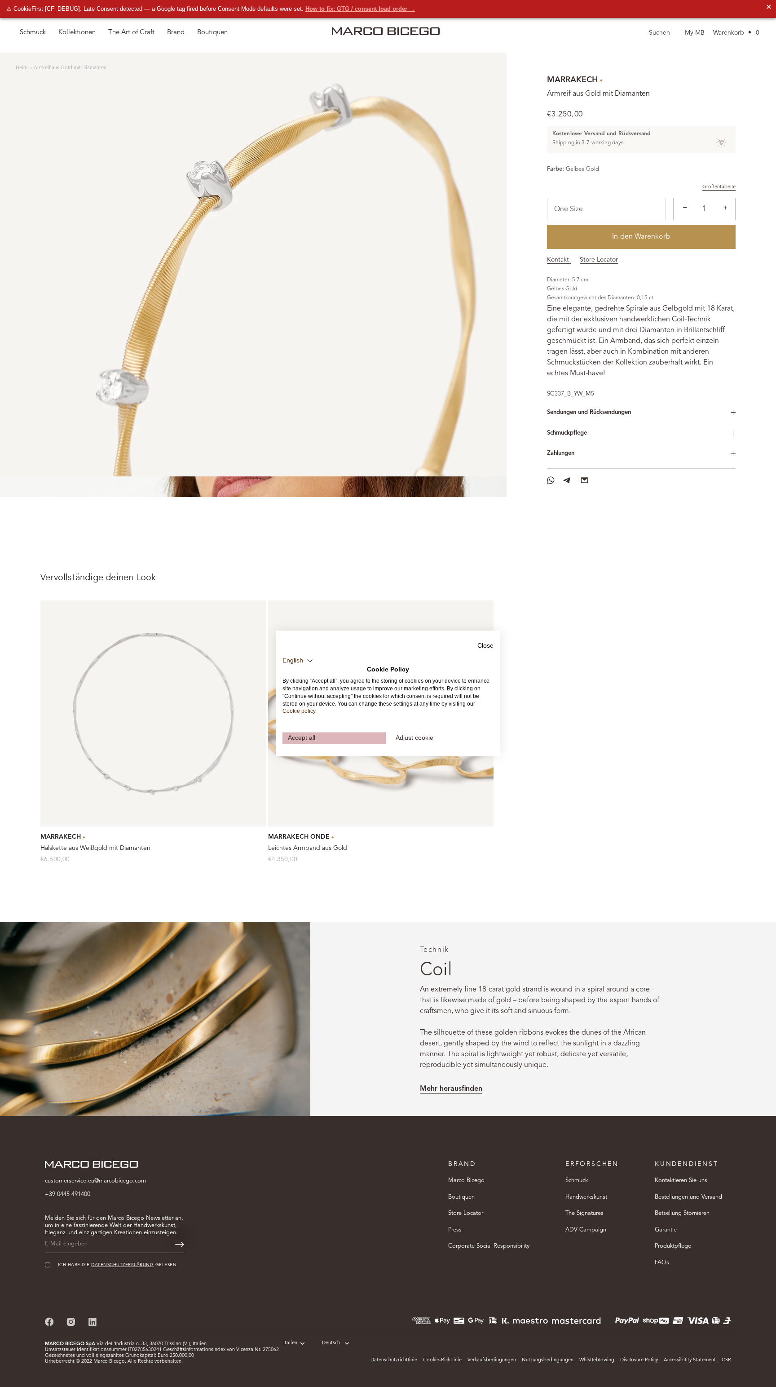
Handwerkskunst (586, 1197)
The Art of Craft (131, 32)
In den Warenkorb (641, 236)
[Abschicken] (179, 1244)
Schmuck (576, 1180)
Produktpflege (673, 1246)
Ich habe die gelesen (117, 1265)
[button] (297, 660)
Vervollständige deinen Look (98, 577)
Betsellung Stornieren (682, 1213)
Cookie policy (298, 711)
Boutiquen (461, 1197)
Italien (290, 1343)
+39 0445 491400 (67, 1194)
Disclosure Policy (639, 1360)
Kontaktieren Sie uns (681, 1180)
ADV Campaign (585, 1230)
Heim (22, 68)
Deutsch (331, 1343)
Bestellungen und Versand (688, 1197)
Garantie (666, 1230)
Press (455, 1230)
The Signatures (584, 1213)
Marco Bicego (466, 1180)
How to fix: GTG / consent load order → (360, 8)
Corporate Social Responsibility (488, 1246)
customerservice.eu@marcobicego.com (95, 1181)
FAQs (662, 1263)
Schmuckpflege (567, 433)
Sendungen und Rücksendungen (589, 412)
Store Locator (599, 260)
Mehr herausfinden (451, 1089)
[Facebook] (49, 1322)
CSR (726, 1360)
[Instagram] (70, 1322)
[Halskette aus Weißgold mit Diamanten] (153, 713)
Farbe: (555, 169)
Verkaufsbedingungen (491, 1360)
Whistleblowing (596, 1360)
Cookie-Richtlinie (442, 1360)
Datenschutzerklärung (122, 1265)
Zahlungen (560, 453)
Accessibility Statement (690, 1360)
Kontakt (559, 260)
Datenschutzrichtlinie (393, 1360)
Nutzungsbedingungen (547, 1360)
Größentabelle (719, 187)
